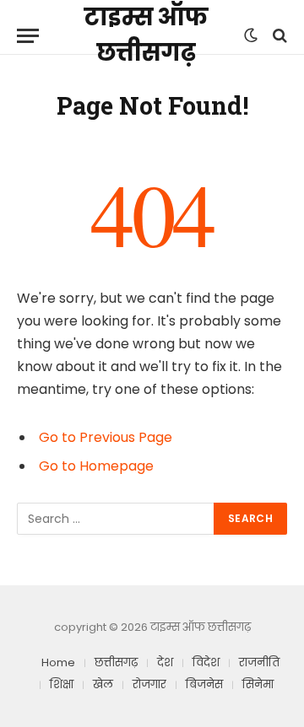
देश (165, 662)
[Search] (278, 36)
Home (58, 662)
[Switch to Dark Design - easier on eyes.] (251, 35)
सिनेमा (258, 684)
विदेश (206, 662)
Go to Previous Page (105, 437)
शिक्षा (61, 684)
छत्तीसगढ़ (116, 662)
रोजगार (149, 684)
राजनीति (259, 662)
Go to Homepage (96, 466)
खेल (103, 684)
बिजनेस (204, 684)
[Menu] (28, 36)
